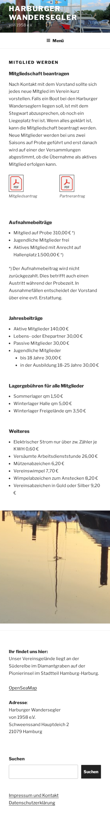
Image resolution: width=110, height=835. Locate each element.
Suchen (17, 758)
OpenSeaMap (23, 688)
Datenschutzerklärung (32, 802)
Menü (58, 40)
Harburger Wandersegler (43, 13)
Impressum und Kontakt (34, 795)
